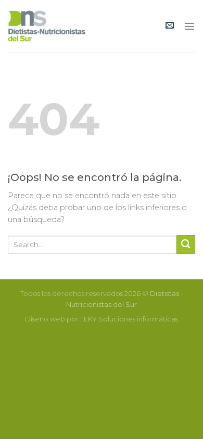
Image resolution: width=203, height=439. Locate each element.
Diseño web (45, 319)
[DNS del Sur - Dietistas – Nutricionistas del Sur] (46, 26)
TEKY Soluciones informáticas (129, 319)
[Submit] (185, 244)
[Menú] (189, 26)
